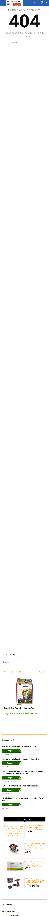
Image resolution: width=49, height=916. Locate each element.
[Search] (35, 3)
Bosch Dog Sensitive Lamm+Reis (19, 708)
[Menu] (2, 3)
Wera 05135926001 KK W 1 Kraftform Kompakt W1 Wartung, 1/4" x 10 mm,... (34, 828)
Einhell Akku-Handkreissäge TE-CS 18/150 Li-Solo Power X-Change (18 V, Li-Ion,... (34, 847)
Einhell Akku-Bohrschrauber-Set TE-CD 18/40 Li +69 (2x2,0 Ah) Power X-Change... (34, 881)
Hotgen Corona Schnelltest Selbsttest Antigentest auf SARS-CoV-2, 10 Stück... (34, 864)
